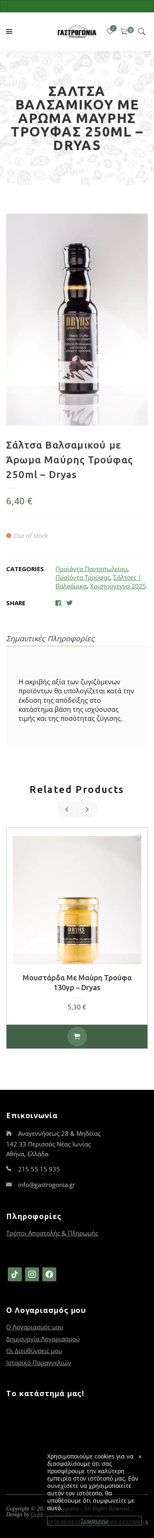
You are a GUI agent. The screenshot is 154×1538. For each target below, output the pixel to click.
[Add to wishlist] (138, 837)
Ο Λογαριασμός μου (34, 1327)
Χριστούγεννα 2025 (118, 586)
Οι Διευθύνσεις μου (34, 1351)
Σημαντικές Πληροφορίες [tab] (50, 638)
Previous (67, 809)
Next (87, 809)
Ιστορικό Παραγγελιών (38, 1362)
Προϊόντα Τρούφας (82, 577)
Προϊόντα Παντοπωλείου (91, 569)
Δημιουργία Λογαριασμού (43, 1339)
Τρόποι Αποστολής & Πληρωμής (52, 1233)
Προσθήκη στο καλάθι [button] (77, 1036)
